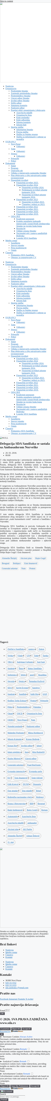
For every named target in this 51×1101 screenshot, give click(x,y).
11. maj (10, 842)
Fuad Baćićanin (34, 765)
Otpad (10, 713)
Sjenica (14, 154)
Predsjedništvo (23, 707)
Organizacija (10, 88)
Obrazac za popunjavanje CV (23, 257)
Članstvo (9, 252)
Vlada (20, 655)
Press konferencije (19, 248)
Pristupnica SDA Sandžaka (22, 255)
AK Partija (27, 829)
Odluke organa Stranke (26, 231)
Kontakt (8, 957)
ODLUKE (15, 216)
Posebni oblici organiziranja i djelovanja (28, 110)
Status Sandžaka (35, 668)
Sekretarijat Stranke (24, 129)
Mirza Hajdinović (35, 733)
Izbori (39, 746)
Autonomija (12, 816)
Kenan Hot (12, 746)
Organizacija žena (24, 115)
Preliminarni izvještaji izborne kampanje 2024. (34, 191)
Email (3, 1010)
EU (8, 778)
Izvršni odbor (27, 746)
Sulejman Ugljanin (25, 662)
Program (14, 168)
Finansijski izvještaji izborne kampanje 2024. (34, 196)
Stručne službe (17, 127)
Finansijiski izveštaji (19, 180)
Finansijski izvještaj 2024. (33, 187)
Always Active (26, 1037)
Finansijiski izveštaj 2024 (27, 185)
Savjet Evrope (22, 688)
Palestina (37, 707)
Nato (23, 568)
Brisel (38, 791)
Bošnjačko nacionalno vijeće (19, 797)
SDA (9, 688)
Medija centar (11, 240)
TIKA (10, 662)
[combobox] (12, 1096)
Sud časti (41, 662)
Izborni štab (21, 125)
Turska (45, 655)
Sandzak (11, 694)
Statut (13, 166)
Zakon (41, 649)
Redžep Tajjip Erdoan (16, 701)
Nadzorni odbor (17, 108)
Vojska (10, 655)
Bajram (44, 810)
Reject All (16, 1029)
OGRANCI (10, 141)
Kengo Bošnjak (32, 739)
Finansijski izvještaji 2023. (33, 202)
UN (28, 655)
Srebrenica (12, 675)
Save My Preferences (19, 1086)
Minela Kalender (14, 739)
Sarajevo (36, 688)
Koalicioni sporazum (25, 219)
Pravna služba (22, 132)
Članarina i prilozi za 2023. (33, 204)
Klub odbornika (23, 120)
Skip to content (6, 1)
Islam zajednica (14, 752)
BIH (31, 803)
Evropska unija (35, 771)
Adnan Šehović (33, 836)
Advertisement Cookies (13, 1074)
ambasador (32, 823)
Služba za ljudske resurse (27, 134)
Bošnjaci (17, 563)
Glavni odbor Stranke (20, 98)
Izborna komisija (23, 122)
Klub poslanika (22, 117)
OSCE (20, 713)
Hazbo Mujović (14, 758)
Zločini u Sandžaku (15, 649)
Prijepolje (15, 158)
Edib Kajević (13, 784)
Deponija (37, 784)
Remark (23, 1049)
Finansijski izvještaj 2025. (27, 183)
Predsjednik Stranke (19, 91)
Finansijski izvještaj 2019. (27, 214)
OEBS (10, 720)
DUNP (26, 784)
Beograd (5, 563)
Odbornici (20, 146)
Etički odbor (16, 103)
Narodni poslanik (14, 726)
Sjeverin (11, 681)
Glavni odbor (30, 758)
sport (32, 675)
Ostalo (13, 250)
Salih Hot (34, 694)
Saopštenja (15, 243)
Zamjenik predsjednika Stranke (24, 93)
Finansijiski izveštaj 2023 (27, 199)
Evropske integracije (16, 771)
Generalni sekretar (10, 568)
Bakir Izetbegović (15, 810)
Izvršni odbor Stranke (20, 100)
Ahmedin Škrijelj (9, 558)
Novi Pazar (16, 144)
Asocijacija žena (29, 816)
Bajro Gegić (40, 558)
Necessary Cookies (11, 1037)
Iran (26, 752)
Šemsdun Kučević (37, 681)
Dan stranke (12, 791)
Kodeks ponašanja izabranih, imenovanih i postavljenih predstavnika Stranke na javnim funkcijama (33, 223)
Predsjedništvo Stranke (20, 96)
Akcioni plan (26, 558)
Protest (32, 568)
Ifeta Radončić (38, 752)
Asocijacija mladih (24, 113)
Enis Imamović (30, 563)
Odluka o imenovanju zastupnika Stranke (28, 173)
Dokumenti (10, 163)
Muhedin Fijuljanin (15, 733)
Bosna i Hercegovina (16, 803)
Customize (5, 1029)
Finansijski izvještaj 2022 (27, 207)
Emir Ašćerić (37, 778)
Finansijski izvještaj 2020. (27, 211)
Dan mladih (27, 791)
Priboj (13, 161)
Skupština (42, 675)
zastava (31, 649)
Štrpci (21, 668)
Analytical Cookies (11, 1061)
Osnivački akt (17, 170)
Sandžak (22, 694)
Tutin (13, 149)
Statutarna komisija (19, 105)
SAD (45, 694)
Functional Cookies (11, 1049)
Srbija (23, 675)
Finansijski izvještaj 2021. (27, 209)
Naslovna (9, 86)
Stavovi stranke (17, 245)
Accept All (26, 1029)
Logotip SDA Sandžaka (26, 238)
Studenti (11, 668)
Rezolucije (20, 228)
